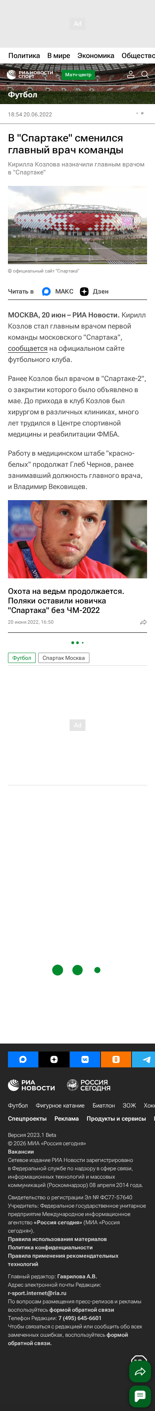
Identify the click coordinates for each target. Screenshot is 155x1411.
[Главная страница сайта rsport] (47, 75)
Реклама (66, 1118)
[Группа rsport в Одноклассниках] (116, 1059)
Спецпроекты (27, 1118)
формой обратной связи (81, 1310)
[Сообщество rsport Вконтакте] (85, 1059)
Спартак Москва (64, 658)
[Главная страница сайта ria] (9, 75)
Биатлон (104, 1105)
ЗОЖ (129, 1105)
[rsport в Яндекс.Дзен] (54, 1059)
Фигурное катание (60, 1105)
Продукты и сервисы (116, 1118)
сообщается (28, 348)
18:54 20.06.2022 (30, 114)
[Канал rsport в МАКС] (23, 1059)
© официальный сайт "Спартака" (43, 271)
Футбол (21, 658)
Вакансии (21, 1151)
